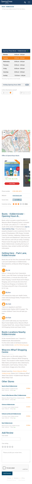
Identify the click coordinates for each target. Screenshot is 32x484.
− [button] (4, 135)
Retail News (21, 480)
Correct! (8, 92)
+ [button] (4, 132)
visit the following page (21, 345)
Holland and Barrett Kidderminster (11, 414)
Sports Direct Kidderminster (9, 386)
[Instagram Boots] (18, 200)
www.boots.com (17, 195)
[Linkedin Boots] (21, 200)
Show (27, 84)
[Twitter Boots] (16, 200)
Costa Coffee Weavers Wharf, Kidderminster (14, 395)
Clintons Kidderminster (8, 404)
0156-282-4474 (17, 191)
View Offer (12, 183)
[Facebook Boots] (14, 200)
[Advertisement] (16, 31)
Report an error (26, 92)
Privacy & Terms (11, 480)
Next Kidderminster (7, 423)
